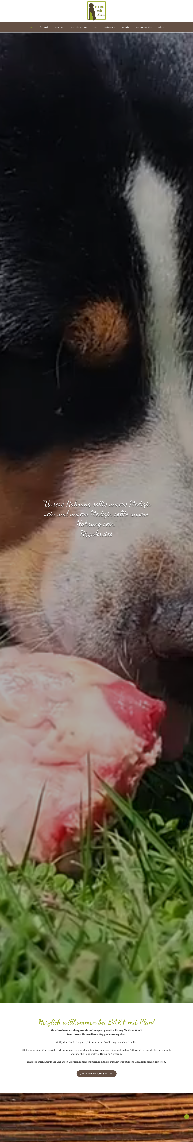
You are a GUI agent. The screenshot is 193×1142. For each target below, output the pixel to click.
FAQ (95, 27)
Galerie (161, 27)
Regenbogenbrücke (143, 27)
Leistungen (59, 27)
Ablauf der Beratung (79, 27)
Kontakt (125, 27)
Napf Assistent (110, 27)
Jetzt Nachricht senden (96, 1073)
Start (31, 27)
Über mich (44, 27)
